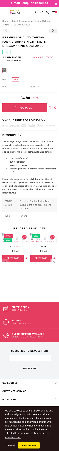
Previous (5, 262)
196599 (15, 250)
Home (5, 21)
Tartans (6, 24)
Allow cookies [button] (29, 445)
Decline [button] (11, 445)
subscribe (29, 368)
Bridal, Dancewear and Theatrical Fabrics (31, 21)
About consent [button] (13, 437)
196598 (43, 250)
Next (54, 262)
